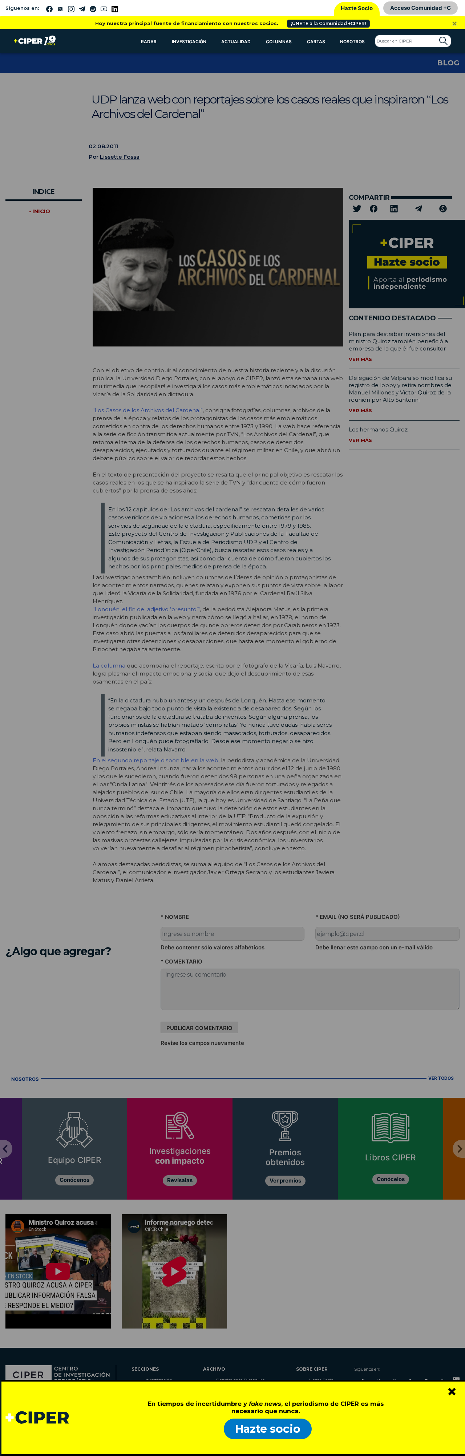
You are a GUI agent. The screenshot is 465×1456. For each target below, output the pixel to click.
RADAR (149, 41)
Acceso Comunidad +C (420, 7)
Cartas (316, 41)
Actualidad (236, 41)
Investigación (189, 41)
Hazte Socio (357, 8)
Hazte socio (267, 1429)
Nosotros (352, 41)
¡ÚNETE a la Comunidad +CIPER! (328, 23)
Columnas (279, 41)
